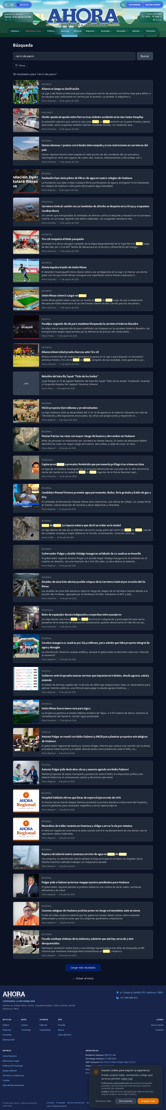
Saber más (127, 1078)
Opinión (135, 31)
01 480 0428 (110, 1058)
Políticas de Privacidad (13, 1065)
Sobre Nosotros (10, 1056)
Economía (105, 31)
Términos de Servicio (76, 1102)
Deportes (90, 31)
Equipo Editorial (10, 1070)
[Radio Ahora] (11, 4)
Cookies (6, 1080)
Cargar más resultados (83, 967)
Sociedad (121, 31)
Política (50, 31)
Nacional (65, 31)
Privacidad (60, 1102)
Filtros (22, 65)
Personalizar (126, 1101)
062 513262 (117, 1062)
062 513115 (130, 1062)
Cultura (24, 1025)
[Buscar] (6, 4)
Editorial (78, 31)
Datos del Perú (64, 1034)
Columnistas (45, 1030)
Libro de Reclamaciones (13, 1085)
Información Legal (11, 1061)
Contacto (159, 1030)
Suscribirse (135, 4)
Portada (61, 1025)
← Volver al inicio (83, 978)
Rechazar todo (103, 1101)
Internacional (9, 1039)
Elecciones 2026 (33, 31)
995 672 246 (110, 1055)
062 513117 (105, 1062)
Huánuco (15, 31)
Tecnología (26, 1030)
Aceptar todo (148, 1101)
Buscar (145, 56)
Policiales (150, 31)
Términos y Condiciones (13, 1075)
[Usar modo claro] (123, 4)
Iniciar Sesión (152, 4)
